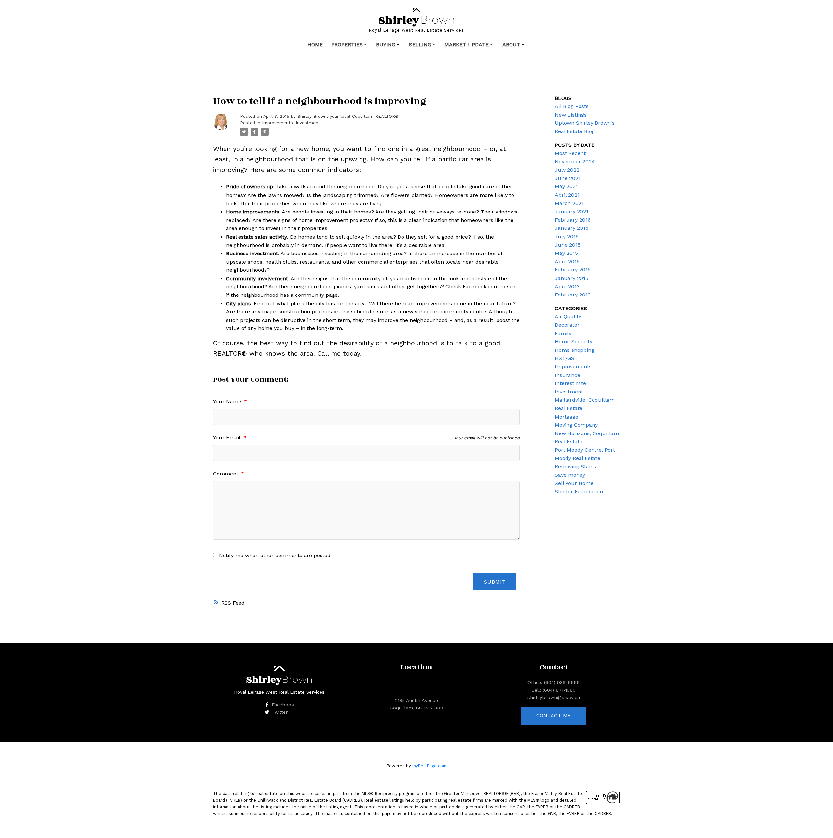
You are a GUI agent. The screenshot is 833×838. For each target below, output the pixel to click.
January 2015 (571, 278)
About (511, 44)
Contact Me (553, 715)
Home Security (573, 341)
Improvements (277, 122)
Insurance (567, 375)
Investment (308, 122)
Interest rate (570, 383)
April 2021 (567, 195)
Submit (495, 582)
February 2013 (573, 295)
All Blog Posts (572, 106)
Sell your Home (574, 483)
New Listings (571, 115)
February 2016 (573, 220)
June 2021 (567, 178)
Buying (385, 44)
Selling (420, 44)
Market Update (466, 44)
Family (563, 333)
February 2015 (573, 270)
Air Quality (568, 316)
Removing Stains (575, 466)
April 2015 (567, 261)
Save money (570, 475)
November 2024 (575, 161)
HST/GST (566, 358)
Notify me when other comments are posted (274, 555)
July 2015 (567, 236)
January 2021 (571, 211)
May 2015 (566, 253)
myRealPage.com (429, 765)
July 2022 (567, 170)
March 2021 (569, 203)
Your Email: (228, 437)
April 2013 (567, 286)
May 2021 (566, 186)
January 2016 (571, 228)
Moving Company (576, 425)
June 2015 (567, 245)
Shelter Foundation (579, 491)
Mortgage (566, 417)
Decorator (567, 325)
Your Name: (228, 401)
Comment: (227, 474)
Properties (347, 44)
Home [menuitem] (315, 44)
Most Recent (570, 153)
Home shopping (574, 350)
